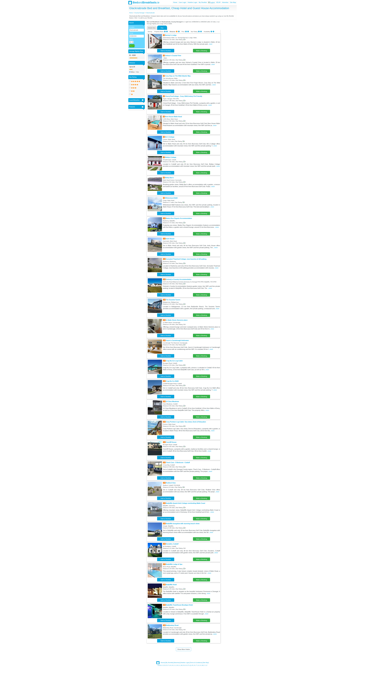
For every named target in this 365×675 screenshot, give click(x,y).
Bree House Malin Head (173, 116)
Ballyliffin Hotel (171, 584)
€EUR (218, 2)
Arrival (131, 33)
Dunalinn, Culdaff (172, 544)
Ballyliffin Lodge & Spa (174, 564)
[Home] (163, 662)
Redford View (171, 483)
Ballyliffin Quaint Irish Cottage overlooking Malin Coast (185, 503)
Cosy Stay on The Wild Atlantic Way (178, 76)
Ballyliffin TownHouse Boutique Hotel (179, 605)
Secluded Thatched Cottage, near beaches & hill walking (186, 259)
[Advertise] (177, 662)
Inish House (170, 239)
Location (131, 27)
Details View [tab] (151, 28)
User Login (182, 2)
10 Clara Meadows (172, 401)
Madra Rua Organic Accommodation (179, 218)
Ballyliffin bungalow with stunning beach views (183, 523)
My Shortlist (203, 2)
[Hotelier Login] (184, 662)
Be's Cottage (169, 137)
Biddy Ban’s (169, 177)
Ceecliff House (171, 442)
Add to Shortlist (166, 51)
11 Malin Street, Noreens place (177, 320)
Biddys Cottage (170, 157)
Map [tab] (162, 28)
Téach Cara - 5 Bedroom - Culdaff (178, 462)
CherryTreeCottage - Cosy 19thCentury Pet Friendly (183, 96)
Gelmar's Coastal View (173, 55)
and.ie (146, 2)
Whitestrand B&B (171, 198)
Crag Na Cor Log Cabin (174, 361)
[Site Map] (206, 662)
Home (175, 2)
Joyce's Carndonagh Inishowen (177, 340)
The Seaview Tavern (173, 300)
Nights (131, 39)
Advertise (225, 2)
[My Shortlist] (169, 662)
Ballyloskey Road (172, 625)
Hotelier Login (192, 2)
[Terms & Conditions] (196, 662)
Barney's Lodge (171, 35)
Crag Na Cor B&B (172, 381)
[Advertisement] (228, 49)
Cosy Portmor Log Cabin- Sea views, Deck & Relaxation (186, 422)
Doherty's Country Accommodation (178, 279)
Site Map (233, 2)
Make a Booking (201, 51)
